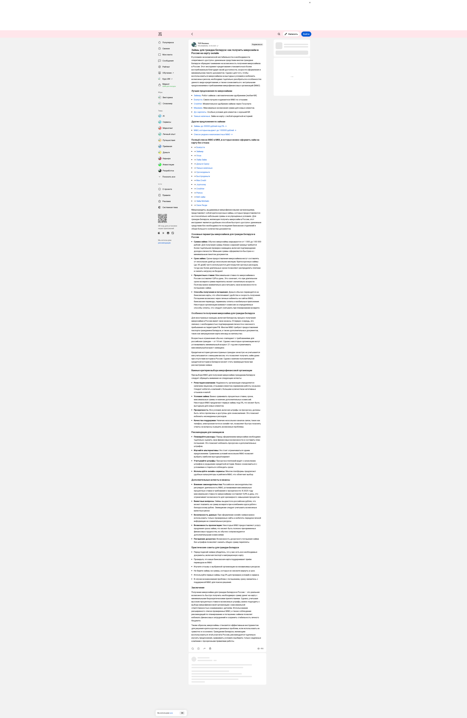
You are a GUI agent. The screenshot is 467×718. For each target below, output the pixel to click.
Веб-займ (200, 197)
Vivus (198, 155)
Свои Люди (201, 205)
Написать (293, 34)
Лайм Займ (201, 159)
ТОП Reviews (203, 43)
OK (182, 713)
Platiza (199, 193)
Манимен (198, 108)
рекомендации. (164, 243)
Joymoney (201, 184)
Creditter (198, 104)
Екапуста (198, 99)
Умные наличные (202, 116)
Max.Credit (201, 180)
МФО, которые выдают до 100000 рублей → (215, 130)
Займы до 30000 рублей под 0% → (210, 126)
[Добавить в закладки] (198, 648)
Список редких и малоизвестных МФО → (213, 134)
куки (171, 713)
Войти (306, 34)
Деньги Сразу (202, 164)
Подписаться (257, 44)
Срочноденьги (203, 172)
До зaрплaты (200, 112)
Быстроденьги (203, 176)
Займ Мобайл (202, 201)
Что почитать (203, 46)
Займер (197, 95)
